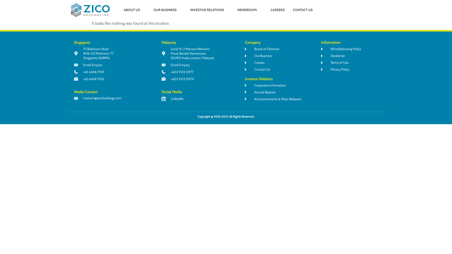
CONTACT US (303, 10)
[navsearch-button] (358, 10)
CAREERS (277, 10)
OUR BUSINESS (165, 10)
